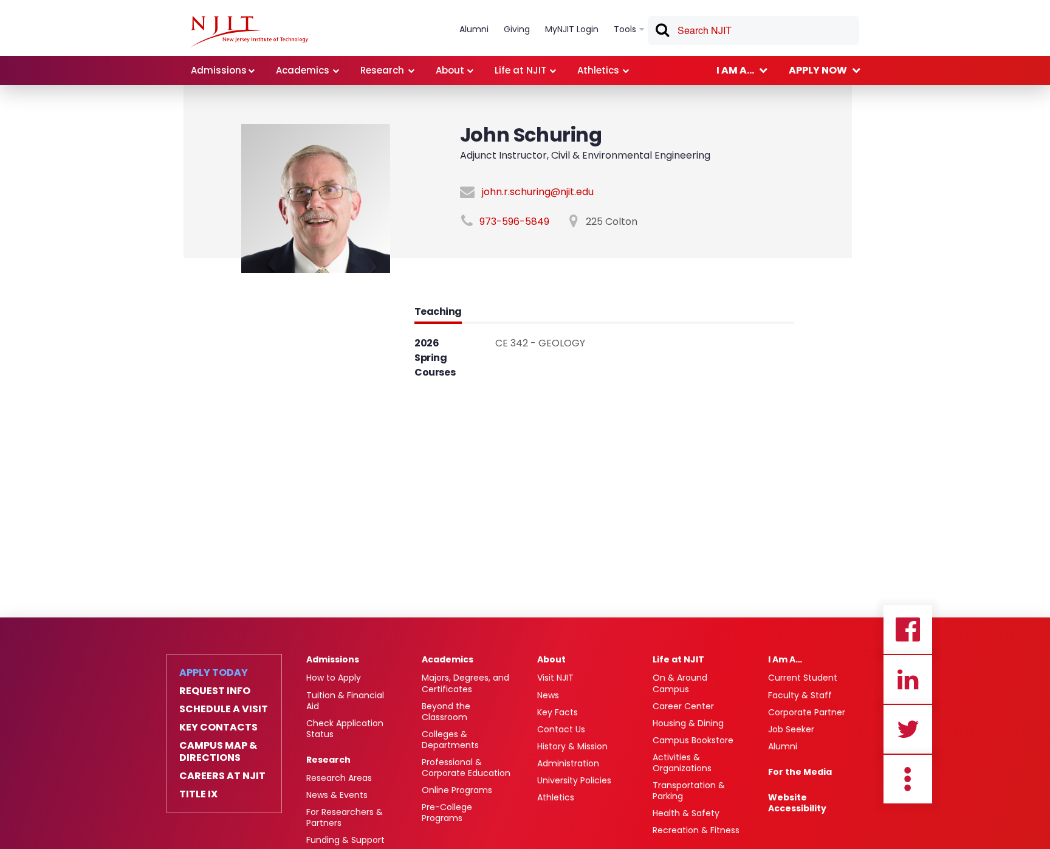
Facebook (908, 629)
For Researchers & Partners (344, 817)
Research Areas (339, 777)
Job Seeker (791, 729)
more (908, 779)
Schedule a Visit (223, 709)
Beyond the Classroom (446, 712)
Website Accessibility (797, 803)
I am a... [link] (735, 70)
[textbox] (753, 30)
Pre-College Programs (447, 812)
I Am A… (785, 659)
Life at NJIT (678, 659)
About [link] (450, 70)
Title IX (198, 794)
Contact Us (561, 729)
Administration (568, 763)
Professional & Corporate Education (466, 768)
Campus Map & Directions (218, 752)
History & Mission (572, 746)
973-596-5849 (514, 222)
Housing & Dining (688, 723)
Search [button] (662, 32)
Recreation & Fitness (696, 830)
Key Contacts (218, 727)
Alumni (782, 746)
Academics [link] (302, 70)
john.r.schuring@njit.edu (538, 192)
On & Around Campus (680, 683)
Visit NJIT (555, 677)
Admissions (332, 659)
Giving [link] (517, 29)
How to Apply (333, 677)
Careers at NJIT (222, 776)
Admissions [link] (219, 70)
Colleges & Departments (450, 740)
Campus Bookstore (693, 740)
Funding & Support (345, 839)
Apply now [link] (818, 70)
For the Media (800, 771)
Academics (447, 659)
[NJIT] (249, 31)
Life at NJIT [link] (520, 70)
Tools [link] (625, 29)
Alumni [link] (474, 29)
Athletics (555, 797)
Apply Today (213, 673)
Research (328, 759)
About (551, 659)
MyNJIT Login (572, 29)
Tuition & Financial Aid (345, 701)
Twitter (908, 729)
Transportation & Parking (689, 791)
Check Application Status (344, 729)
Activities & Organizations (682, 763)
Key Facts (557, 712)
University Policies (574, 780)
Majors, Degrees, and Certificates (465, 683)
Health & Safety (686, 813)
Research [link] (382, 70)
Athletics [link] (598, 70)
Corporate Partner (806, 712)
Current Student (802, 677)
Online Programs (457, 790)
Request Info (214, 691)
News (548, 695)
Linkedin (908, 679)
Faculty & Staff (800, 695)
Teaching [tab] (438, 311)
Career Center (683, 706)
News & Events (337, 794)
